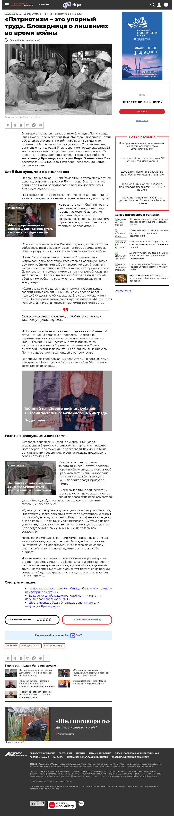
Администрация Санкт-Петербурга (23, 117)
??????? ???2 (123, 291)
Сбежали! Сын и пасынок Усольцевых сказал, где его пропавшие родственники (149, 233)
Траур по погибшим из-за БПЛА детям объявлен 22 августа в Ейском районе (142, 200)
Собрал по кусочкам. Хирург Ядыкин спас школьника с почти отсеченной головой (149, 244)
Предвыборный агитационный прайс (87, 757)
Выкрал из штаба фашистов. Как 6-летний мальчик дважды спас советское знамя (63, 597)
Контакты (58, 757)
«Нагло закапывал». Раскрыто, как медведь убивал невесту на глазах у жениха (148, 267)
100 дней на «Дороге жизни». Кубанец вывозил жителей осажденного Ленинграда (65, 411)
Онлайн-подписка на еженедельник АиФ (137, 753)
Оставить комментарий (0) (87, 620)
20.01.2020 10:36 (13, 14)
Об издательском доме (42, 753)
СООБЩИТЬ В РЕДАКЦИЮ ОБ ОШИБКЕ (130, 757)
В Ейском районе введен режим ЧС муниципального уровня (142, 160)
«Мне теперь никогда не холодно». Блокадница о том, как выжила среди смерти (90, 673)
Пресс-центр (65, 753)
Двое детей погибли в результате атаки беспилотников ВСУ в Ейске (142, 173)
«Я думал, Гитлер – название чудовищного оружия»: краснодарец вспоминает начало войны (37, 685)
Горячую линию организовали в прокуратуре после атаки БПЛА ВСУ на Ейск (142, 187)
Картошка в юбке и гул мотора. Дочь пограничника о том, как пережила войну (35, 673)
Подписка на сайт (39, 757)
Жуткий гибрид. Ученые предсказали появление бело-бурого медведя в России (149, 222)
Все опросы (142, 120)
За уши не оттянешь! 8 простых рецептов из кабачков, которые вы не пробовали (149, 278)
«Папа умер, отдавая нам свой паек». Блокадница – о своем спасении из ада (35, 695)
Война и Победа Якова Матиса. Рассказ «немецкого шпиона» (89, 682)
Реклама (80, 753)
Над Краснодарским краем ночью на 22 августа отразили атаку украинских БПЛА (142, 146)
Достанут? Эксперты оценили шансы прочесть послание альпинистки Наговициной (149, 256)
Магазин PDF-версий (100, 753)
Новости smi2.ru (16, 742)
